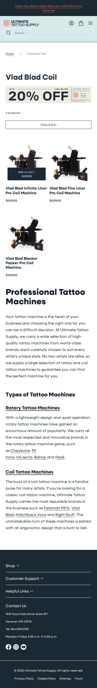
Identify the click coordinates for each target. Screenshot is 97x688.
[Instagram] (16, 647)
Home (10, 53)
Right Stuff (64, 514)
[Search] (7, 33)
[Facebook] (8, 647)
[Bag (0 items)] (81, 23)
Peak (60, 456)
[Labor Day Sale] (48, 94)
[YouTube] (23, 647)
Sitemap (65, 678)
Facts (79, 678)
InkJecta (24, 456)
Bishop (40, 456)
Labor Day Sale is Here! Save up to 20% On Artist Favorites (48, 8)
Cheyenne (20, 450)
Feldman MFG (56, 507)
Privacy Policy (24, 678)
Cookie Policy (47, 678)
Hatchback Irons (31, 514)
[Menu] (90, 23)
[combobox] (52, 33)
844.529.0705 (20, 629)
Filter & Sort (49, 125)
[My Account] (71, 23)
